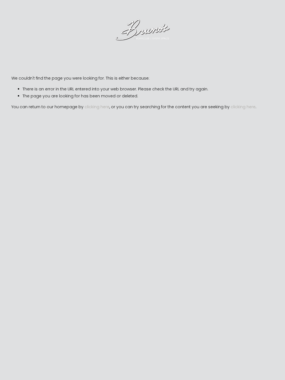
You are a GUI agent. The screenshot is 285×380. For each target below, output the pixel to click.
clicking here (97, 107)
